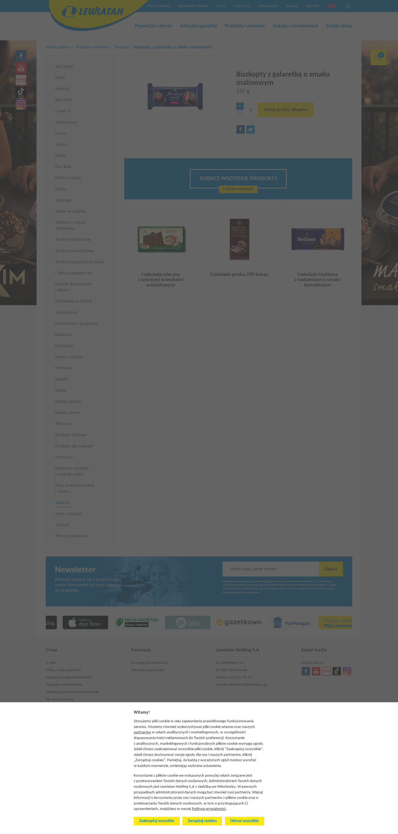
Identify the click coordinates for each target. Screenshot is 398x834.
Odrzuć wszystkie (244, 821)
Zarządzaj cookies (202, 821)
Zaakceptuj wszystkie (156, 821)
